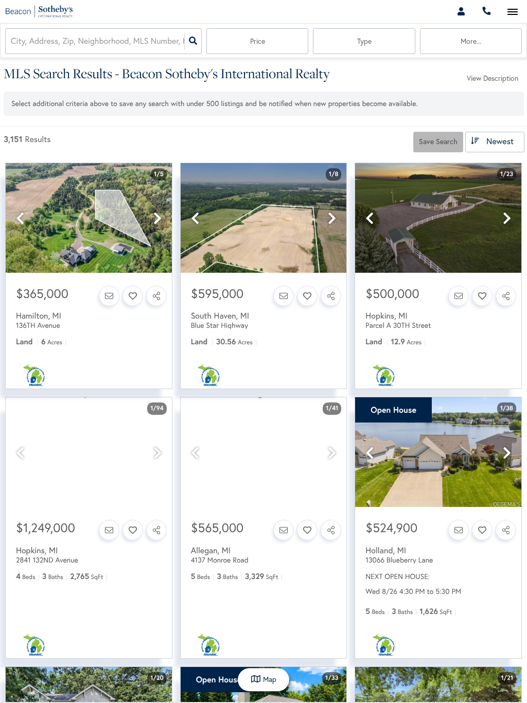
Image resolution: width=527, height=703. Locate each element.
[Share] (156, 296)
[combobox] (12, 41)
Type (364, 41)
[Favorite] (132, 296)
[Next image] (157, 218)
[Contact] (109, 296)
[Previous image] (20, 218)
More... (471, 41)
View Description (492, 78)
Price (257, 41)
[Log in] (460, 11)
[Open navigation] (512, 12)
